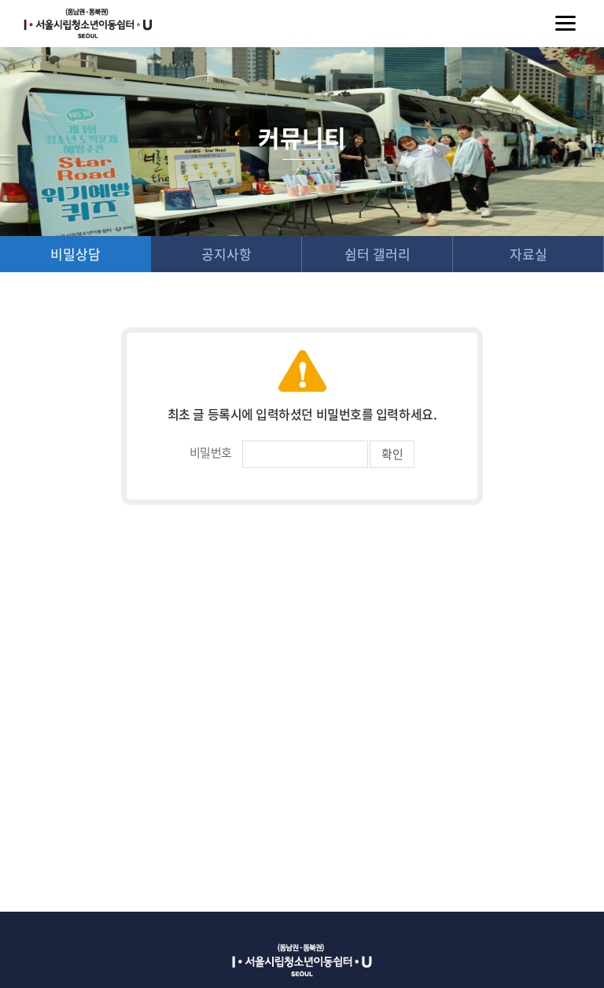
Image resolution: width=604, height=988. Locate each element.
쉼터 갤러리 (377, 254)
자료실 (528, 254)
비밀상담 (75, 254)
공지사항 (226, 254)
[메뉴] (565, 24)
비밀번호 (211, 452)
